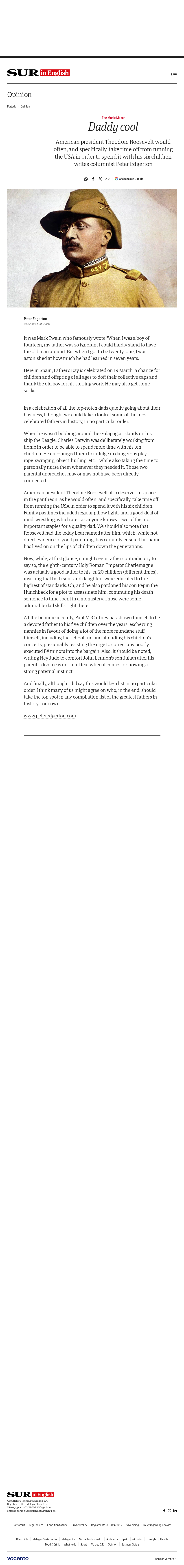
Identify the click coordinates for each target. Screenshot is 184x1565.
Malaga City (68, 1539)
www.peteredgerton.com (50, 715)
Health (164, 1539)
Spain (125, 1539)
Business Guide (130, 1544)
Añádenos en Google (131, 179)
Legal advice (36, 1525)
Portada (11, 106)
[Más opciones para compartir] (107, 179)
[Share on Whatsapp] (86, 179)
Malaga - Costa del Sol (45, 1539)
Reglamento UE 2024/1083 (106, 1525)
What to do (70, 1544)
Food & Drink (52, 1544)
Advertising (132, 1525)
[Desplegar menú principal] (174, 73)
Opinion (19, 94)
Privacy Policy (79, 1525)
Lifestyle (151, 1539)
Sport (84, 1544)
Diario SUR (22, 1539)
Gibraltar (137, 1539)
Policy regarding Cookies (157, 1525)
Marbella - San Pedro (90, 1539)
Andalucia (112, 1539)
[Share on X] (100, 179)
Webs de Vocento (164, 1559)
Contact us (19, 1525)
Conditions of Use (57, 1525)
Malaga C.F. (97, 1544)
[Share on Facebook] (93, 179)
